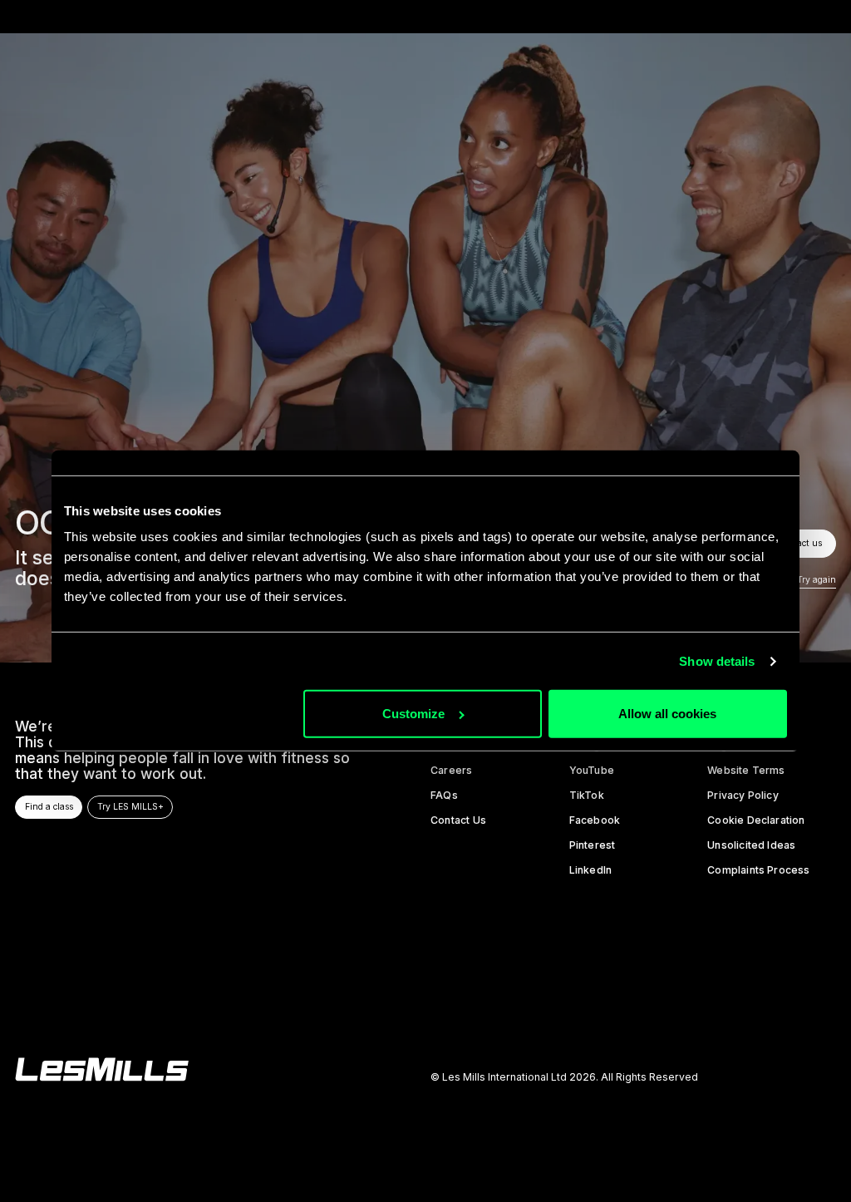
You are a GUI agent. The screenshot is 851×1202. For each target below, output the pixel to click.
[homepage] (102, 1069)
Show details (717, 661)
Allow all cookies (667, 714)
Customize (413, 714)
